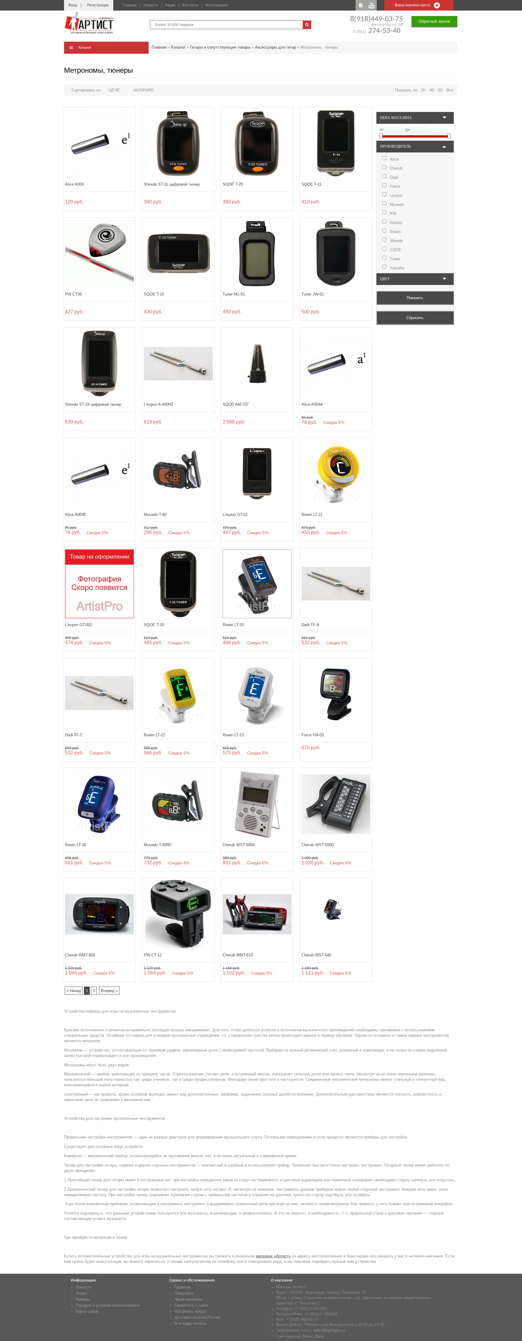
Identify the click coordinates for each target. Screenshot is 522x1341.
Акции (170, 5)
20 (423, 90)
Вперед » (109, 990)
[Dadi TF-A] (335, 583)
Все (449, 90)
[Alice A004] (99, 143)
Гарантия (182, 1287)
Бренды (83, 1299)
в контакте (361, 5)
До (407, 130)
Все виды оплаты (190, 1323)
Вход (73, 5)
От (381, 130)
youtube (371, 5)
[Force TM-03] (335, 694)
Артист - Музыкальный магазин (89, 23)
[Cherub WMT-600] (99, 914)
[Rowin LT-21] (335, 473)
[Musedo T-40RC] (178, 804)
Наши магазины (188, 1299)
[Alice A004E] (99, 473)
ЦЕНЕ (114, 90)
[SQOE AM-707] (257, 363)
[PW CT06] (99, 253)
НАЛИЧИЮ (143, 90)
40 (432, 90)
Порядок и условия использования (108, 1305)
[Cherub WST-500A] (257, 804)
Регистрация (98, 5)
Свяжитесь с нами (191, 1305)
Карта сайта (87, 1311)
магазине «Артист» (273, 1256)
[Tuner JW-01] (335, 253)
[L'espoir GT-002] (99, 583)
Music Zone (313, 1336)
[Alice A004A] (335, 363)
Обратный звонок (434, 21)
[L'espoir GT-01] (257, 473)
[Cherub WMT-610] (257, 914)
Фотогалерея (216, 5)
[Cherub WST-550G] (335, 804)
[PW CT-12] (178, 914)
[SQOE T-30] (178, 583)
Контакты (190, 5)
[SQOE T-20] (257, 143)
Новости (150, 5)
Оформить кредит (190, 1311)
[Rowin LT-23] (257, 694)
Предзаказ (183, 1293)
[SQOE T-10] (178, 253)
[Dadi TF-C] (99, 694)
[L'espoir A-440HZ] (178, 363)
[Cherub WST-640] (335, 914)
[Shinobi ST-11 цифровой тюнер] (178, 143)
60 (440, 90)
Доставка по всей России (197, 1317)
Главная (129, 5)
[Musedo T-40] (178, 473)
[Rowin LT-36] (99, 804)
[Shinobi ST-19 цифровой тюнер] (99, 363)
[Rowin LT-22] (178, 694)
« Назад (73, 990)
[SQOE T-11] (335, 143)
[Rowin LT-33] (257, 583)
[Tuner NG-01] (257, 253)
